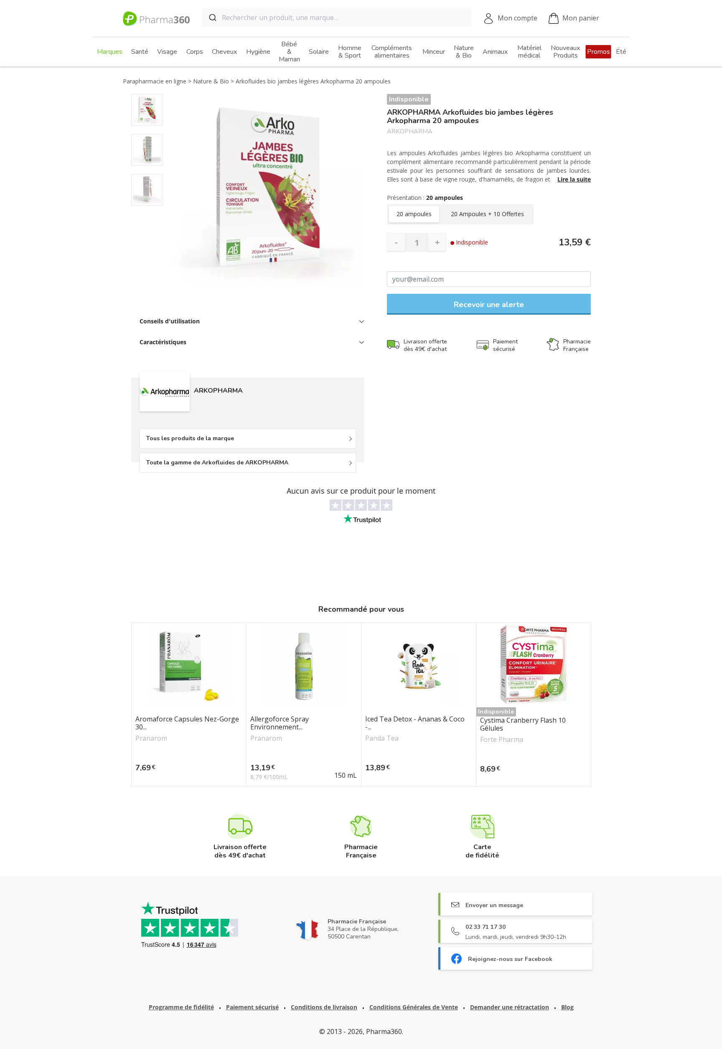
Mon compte (517, 18)
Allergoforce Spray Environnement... (279, 723)
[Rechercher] (212, 17)
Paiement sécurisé (252, 1007)
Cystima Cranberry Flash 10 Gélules (523, 724)
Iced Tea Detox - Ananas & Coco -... (415, 723)
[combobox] (336, 17)
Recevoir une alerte (489, 305)
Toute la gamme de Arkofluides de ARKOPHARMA (217, 463)
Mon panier (580, 18)
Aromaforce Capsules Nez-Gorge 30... (187, 723)
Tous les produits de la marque (190, 438)
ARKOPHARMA (409, 131)
